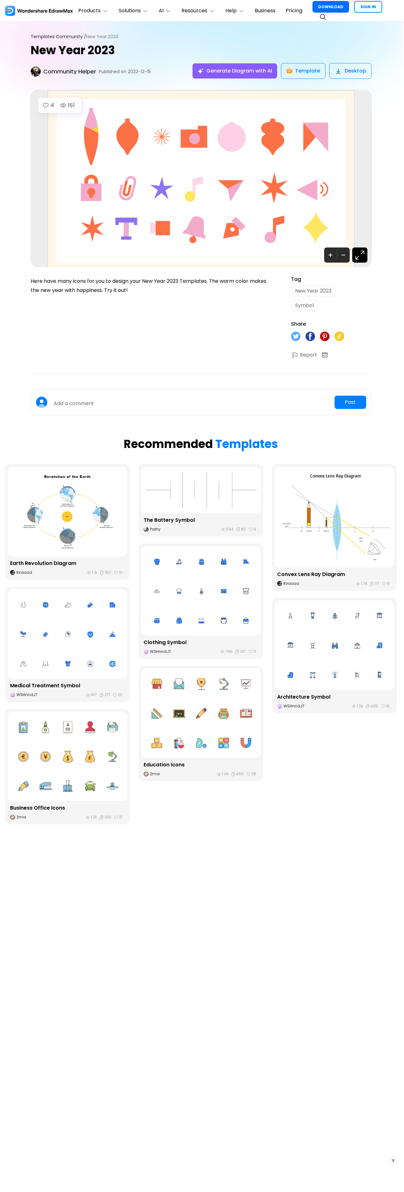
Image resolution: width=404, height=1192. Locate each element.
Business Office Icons (37, 807)
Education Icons (164, 764)
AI (161, 10)
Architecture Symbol (303, 697)
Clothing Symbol (165, 642)
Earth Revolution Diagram (43, 563)
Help (231, 10)
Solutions (130, 10)
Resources (194, 10)
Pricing (294, 10)
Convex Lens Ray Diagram (311, 574)
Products (89, 10)
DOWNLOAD (330, 6)
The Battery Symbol (169, 520)
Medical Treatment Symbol (45, 685)
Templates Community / (58, 36)
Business (265, 10)
